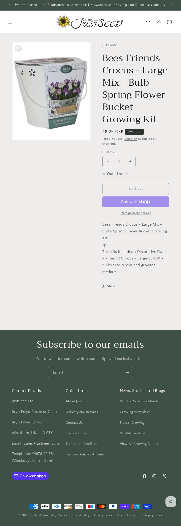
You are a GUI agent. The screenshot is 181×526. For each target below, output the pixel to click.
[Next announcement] (172, 5)
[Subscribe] (127, 372)
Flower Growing (132, 423)
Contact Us (74, 423)
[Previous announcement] (9, 5)
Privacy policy (103, 515)
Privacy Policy (76, 433)
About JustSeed (77, 401)
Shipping (130, 138)
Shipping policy (152, 515)
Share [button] (111, 286)
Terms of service (127, 515)
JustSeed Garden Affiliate (85, 454)
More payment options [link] (136, 213)
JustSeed (35, 515)
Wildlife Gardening (134, 433)
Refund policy (81, 515)
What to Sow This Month (139, 401)
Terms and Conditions (82, 444)
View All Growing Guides (139, 444)
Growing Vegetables (135, 412)
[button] (10, 22)
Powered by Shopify (54, 515)
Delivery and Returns (82, 412)
